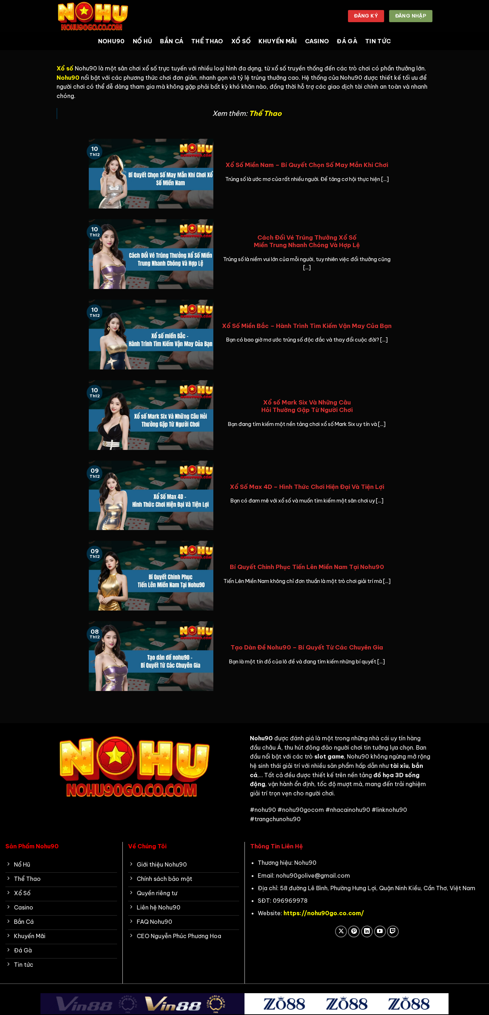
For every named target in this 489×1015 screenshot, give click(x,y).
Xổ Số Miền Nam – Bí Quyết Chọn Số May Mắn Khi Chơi (307, 164)
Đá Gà (347, 41)
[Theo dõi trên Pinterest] (354, 931)
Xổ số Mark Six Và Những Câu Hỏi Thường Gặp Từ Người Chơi (307, 406)
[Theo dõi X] (341, 931)
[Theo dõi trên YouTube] (380, 931)
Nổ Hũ (142, 41)
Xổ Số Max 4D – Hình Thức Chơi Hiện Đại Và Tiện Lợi (307, 486)
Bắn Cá (171, 41)
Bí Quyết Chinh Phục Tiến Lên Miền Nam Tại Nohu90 (307, 566)
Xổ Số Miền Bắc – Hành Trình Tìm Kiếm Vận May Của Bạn (307, 325)
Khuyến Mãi (277, 41)
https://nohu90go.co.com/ (324, 913)
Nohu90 (111, 41)
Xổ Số (241, 41)
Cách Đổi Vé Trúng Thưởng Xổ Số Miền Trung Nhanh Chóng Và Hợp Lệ (307, 241)
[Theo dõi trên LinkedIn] (367, 931)
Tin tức (378, 41)
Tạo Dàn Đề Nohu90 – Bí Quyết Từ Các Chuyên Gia (307, 647)
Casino (317, 41)
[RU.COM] (92, 16)
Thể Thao (207, 41)
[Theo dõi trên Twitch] (393, 931)
